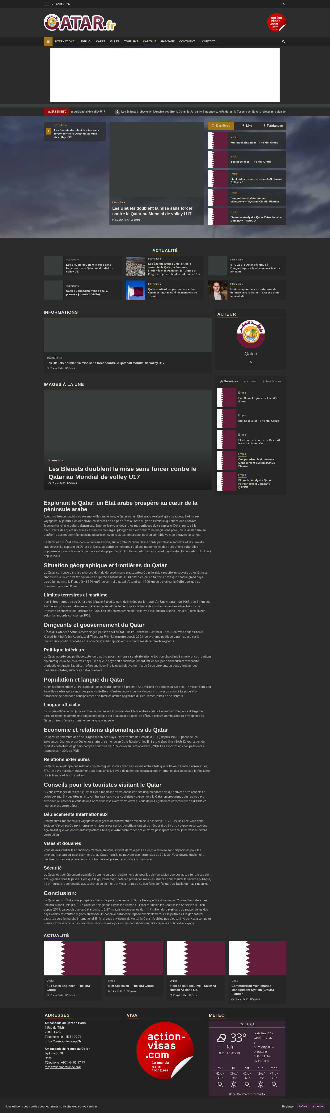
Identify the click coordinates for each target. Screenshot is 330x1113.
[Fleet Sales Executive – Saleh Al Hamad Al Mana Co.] (217, 178)
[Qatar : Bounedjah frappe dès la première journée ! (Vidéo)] (53, 290)
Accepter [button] (318, 1106)
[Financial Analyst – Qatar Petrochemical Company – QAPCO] (217, 216)
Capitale (149, 41)
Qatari (137, 220)
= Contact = (208, 41)
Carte (100, 41)
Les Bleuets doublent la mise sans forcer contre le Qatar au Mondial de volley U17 (76, 134)
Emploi (86, 41)
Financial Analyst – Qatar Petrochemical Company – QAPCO (255, 484)
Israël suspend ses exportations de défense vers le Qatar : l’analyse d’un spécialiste (254, 292)
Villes (114, 41)
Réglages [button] (288, 1106)
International (65, 41)
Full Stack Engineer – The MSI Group (254, 142)
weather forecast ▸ (247, 1094)
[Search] (283, 41)
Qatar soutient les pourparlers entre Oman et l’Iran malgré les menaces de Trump (172, 292)
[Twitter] (251, 362)
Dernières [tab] (222, 125)
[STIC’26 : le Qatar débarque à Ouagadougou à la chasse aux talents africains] (217, 265)
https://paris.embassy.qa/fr (63, 1041)
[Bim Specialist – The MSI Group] (217, 159)
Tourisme (131, 41)
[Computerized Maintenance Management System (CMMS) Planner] (217, 197)
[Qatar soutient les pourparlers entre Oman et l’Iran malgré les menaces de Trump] (135, 290)
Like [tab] (248, 125)
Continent (187, 41)
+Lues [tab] (251, 381)
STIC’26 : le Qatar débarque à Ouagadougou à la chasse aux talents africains (255, 268)
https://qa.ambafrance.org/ (63, 1067)
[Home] (48, 41)
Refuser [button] (303, 1106)
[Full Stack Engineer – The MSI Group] (217, 140)
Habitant (168, 41)
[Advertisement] (165, 75)
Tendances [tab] (274, 125)
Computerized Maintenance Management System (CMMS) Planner (257, 463)
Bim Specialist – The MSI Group (251, 161)
